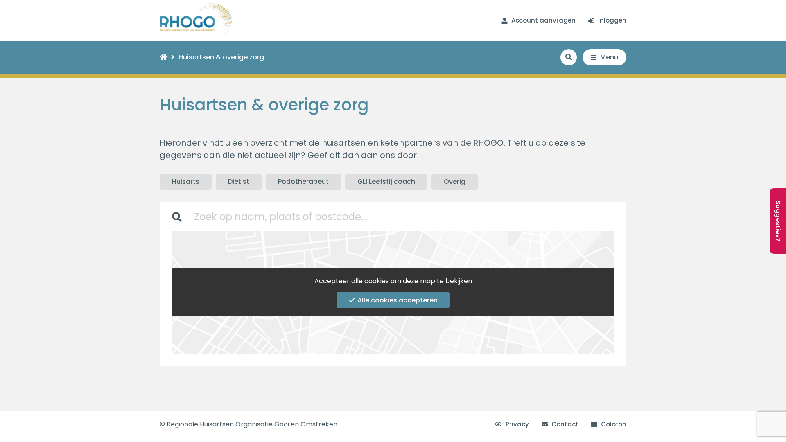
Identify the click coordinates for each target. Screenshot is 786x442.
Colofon (612, 424)
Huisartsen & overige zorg (221, 57)
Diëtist (238, 181)
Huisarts (185, 181)
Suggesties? (778, 221)
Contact (564, 424)
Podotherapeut (303, 181)
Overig (454, 181)
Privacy (516, 424)
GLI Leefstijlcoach (386, 181)
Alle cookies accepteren (397, 300)
